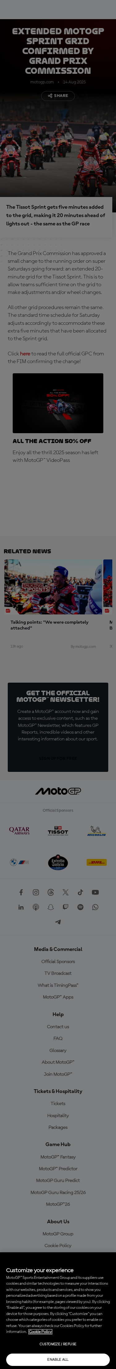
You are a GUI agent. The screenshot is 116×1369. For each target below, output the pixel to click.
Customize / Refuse (58, 1344)
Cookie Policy (40, 1332)
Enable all (58, 1360)
